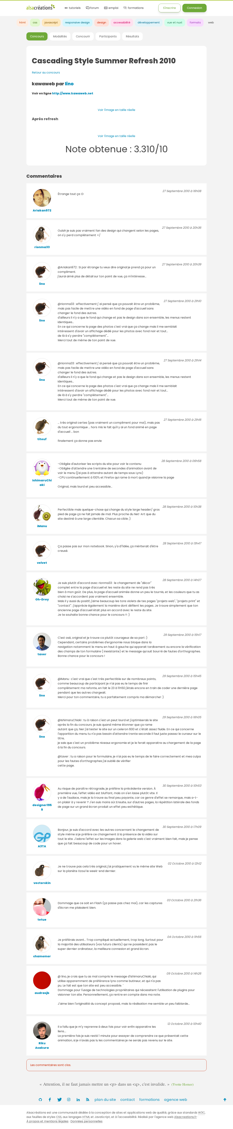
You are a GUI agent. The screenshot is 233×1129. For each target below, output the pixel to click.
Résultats (132, 36)
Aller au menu (10, 6)
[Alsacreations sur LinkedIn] (78, 1099)
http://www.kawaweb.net (72, 93)
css (35, 22)
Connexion (194, 8)
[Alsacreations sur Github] (40, 1099)
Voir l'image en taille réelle (116, 110)
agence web (175, 1099)
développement (149, 22)
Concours (37, 36)
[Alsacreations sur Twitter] (59, 1099)
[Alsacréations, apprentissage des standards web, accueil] (40, 9)
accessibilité (121, 22)
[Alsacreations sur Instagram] (68, 1099)
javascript (51, 22)
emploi (113, 8)
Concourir (83, 36)
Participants (108, 36)
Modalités (60, 36)
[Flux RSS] (87, 1099)
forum (94, 8)
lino (69, 84)
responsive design (77, 22)
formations (135, 8)
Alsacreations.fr (185, 1117)
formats (195, 22)
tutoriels (74, 8)
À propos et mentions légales (47, 1121)
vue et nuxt (174, 22)
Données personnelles (86, 1121)
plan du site (105, 1099)
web (211, 22)
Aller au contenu (36, 6)
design (101, 22)
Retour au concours (46, 72)
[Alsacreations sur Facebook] (49, 1099)
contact (127, 1099)
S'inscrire (169, 8)
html (22, 22)
